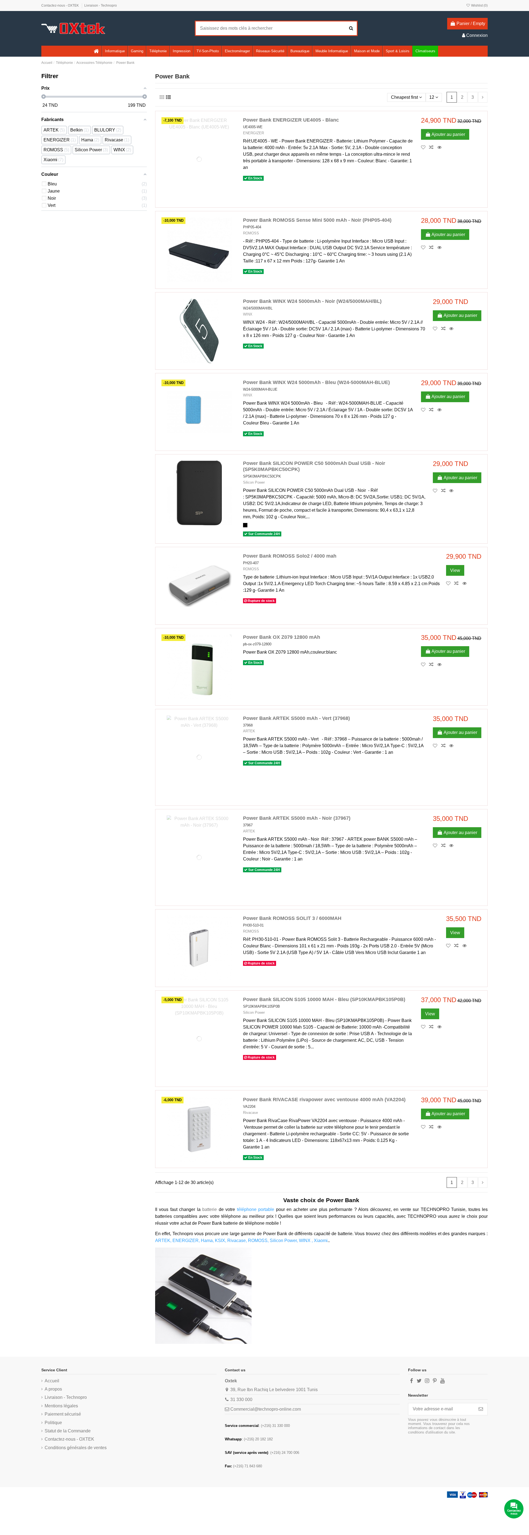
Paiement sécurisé (63, 1414)
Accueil (52, 1380)
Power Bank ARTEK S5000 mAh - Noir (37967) (296, 818)
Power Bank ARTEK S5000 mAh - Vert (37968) (296, 718)
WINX (247, 314)
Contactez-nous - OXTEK (60, 5)
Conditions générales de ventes (76, 1447)
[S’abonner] (480, 1409)
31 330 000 (241, 1399)
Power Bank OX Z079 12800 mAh (281, 637)
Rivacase (250, 1113)
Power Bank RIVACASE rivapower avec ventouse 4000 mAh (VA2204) (324, 1099)
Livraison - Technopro (100, 5)
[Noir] (245, 525)
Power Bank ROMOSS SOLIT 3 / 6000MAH (292, 918)
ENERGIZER (253, 133)
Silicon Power (254, 482)
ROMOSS (251, 233)
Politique (53, 1422)
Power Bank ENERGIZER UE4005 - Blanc (291, 120)
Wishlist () (479, 5)
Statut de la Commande (68, 1431)
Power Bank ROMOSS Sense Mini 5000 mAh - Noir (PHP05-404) (317, 220)
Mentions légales (61, 1406)
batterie (210, 1209)
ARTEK (249, 731)
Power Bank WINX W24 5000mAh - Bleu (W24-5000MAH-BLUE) (316, 382)
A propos (53, 1389)
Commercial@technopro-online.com (265, 1409)
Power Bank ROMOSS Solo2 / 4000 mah (289, 556)
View (455, 570)
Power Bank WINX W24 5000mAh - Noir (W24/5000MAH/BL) (312, 301)
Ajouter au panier (448, 134)
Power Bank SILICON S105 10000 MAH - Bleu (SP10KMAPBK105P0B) (324, 999)
